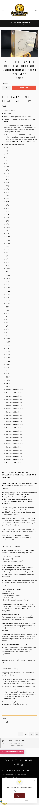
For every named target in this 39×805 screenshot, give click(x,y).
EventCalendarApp (23, 756)
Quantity (5, 83)
